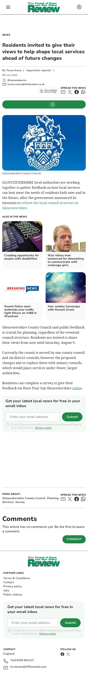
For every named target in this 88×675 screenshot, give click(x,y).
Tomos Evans (13, 70)
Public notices (12, 594)
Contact (8, 582)
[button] (8, 7)
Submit (72, 417)
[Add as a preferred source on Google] (48, 91)
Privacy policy (12, 586)
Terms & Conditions (16, 578)
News (6, 35)
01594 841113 (24, 660)
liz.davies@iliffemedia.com (28, 667)
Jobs (6, 590)
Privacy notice (43, 427)
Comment (74, 539)
